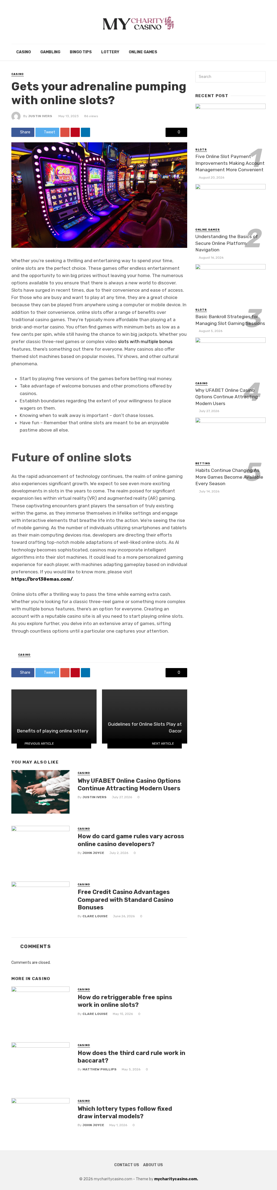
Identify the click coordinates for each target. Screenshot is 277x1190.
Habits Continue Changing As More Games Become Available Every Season (229, 477)
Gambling (50, 52)
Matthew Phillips (100, 1069)
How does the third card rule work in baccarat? (131, 1057)
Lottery (110, 52)
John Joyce (93, 853)
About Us (153, 1165)
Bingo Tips (81, 52)
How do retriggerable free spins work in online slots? (125, 1001)
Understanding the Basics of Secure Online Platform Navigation (226, 243)
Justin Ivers (40, 116)
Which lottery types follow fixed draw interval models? (125, 1112)
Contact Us (126, 1165)
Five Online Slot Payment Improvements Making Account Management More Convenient (230, 163)
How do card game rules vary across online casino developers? (131, 840)
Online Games (143, 52)
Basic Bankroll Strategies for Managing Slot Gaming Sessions (230, 320)
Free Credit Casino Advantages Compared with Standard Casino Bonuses (125, 900)
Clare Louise (95, 916)
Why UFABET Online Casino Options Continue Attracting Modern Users (129, 784)
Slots (201, 149)
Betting (202, 463)
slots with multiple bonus (145, 341)
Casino (23, 52)
